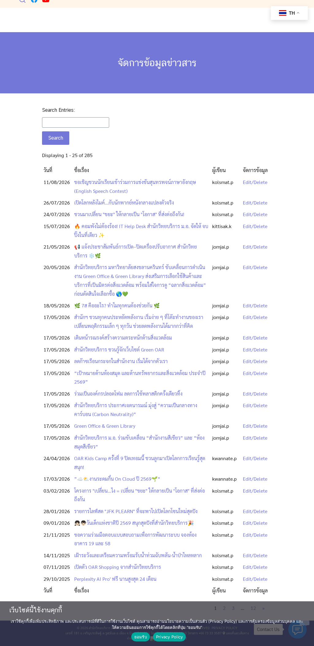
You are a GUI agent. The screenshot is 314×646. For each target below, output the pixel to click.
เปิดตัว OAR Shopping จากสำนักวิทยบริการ (117, 567)
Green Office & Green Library (104, 426)
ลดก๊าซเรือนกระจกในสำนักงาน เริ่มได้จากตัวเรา (121, 361)
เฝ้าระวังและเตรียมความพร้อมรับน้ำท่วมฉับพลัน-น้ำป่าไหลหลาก (138, 555)
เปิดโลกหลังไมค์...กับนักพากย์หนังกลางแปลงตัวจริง (124, 202)
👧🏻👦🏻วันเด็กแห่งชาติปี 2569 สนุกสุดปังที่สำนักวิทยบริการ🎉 (134, 523)
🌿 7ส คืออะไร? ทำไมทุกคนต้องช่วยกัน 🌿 (117, 305)
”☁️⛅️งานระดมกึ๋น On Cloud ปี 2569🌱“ (117, 478)
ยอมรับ (140, 636)
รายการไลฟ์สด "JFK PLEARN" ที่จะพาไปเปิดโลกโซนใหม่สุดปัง (135, 511)
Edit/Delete (255, 182)
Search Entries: (58, 110)
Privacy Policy (169, 636)
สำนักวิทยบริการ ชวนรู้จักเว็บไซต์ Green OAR (119, 349)
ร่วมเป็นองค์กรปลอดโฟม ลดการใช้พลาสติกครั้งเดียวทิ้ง (128, 393)
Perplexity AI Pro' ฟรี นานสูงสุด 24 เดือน (115, 579)
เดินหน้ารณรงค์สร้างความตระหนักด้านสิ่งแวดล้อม (123, 337)
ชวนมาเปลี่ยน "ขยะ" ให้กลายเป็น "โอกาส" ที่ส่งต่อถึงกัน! (129, 214)
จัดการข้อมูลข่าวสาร (157, 62)
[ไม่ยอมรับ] (304, 623)
